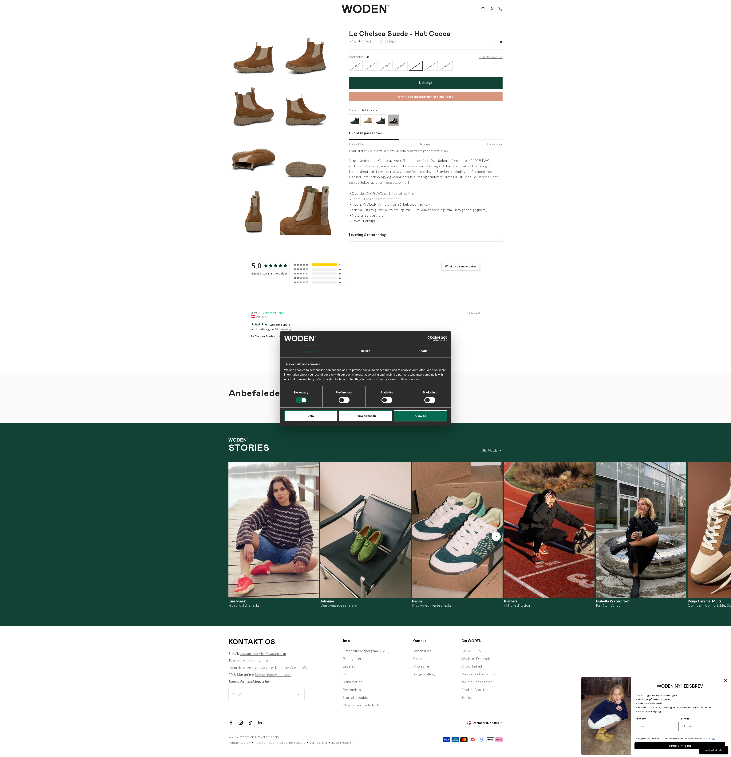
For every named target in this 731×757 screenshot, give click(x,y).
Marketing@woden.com (273, 674)
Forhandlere (422, 651)
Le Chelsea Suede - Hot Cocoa (269, 336)
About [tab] (422, 351)
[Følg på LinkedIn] (260, 722)
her (713, 738)
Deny (310, 415)
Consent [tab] (308, 351)
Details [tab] (365, 351)
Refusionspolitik (239, 742)
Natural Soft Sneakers (478, 674)
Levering (350, 666)
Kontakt (419, 658)
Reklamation (352, 682)
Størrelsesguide (355, 697)
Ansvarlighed (471, 666)
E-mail (685, 718)
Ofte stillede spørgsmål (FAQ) (366, 651)
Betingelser (352, 658)
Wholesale (421, 666)
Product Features (474, 690)
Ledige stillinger (425, 674)
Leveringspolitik (343, 742)
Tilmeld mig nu (680, 746)
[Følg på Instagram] (240, 722)
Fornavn (641, 718)
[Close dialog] (725, 680)
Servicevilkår (318, 742)
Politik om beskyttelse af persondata (280, 742)
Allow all (420, 415)
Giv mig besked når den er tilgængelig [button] (425, 96)
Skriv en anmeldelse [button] (462, 266)
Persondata (352, 690)
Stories (467, 697)
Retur (347, 674)
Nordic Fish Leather (476, 682)
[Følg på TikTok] (250, 722)
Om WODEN (471, 651)
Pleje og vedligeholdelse (362, 705)
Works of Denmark (475, 658)
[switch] (344, 400)
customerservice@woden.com (263, 653)
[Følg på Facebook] (231, 722)
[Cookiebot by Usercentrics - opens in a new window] (430, 338)
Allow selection (365, 415)
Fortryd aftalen (713, 750)
